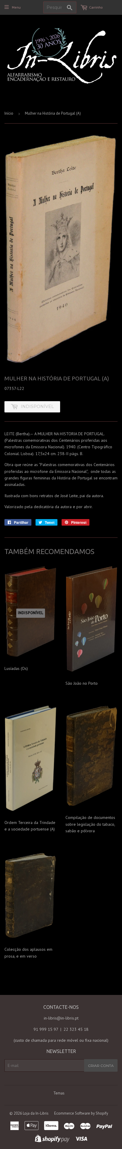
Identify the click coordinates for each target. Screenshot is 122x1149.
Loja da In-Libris (36, 1113)
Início (8, 113)
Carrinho (96, 7)
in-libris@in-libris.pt (61, 1018)
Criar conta (101, 1065)
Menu (16, 7)
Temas (59, 1093)
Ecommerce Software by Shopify (81, 1113)
